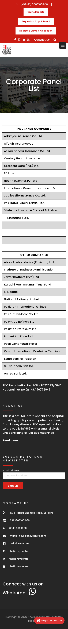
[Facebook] (15, 39)
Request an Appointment (35, 21)
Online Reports (35, 12)
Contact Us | (42, 39)
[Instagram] (19, 39)
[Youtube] (28, 39)
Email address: (11, 470)
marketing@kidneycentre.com (28, 536)
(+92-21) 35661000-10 (34, 4)
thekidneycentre (19, 543)
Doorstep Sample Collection (35, 30)
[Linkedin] (24, 39)
